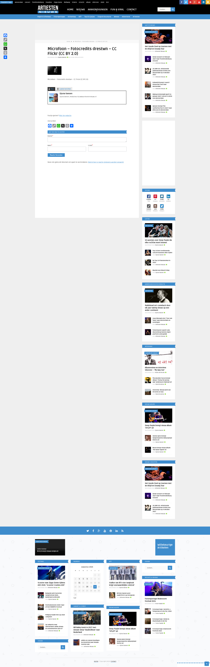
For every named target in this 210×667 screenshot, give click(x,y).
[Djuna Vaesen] (53, 101)
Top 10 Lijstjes (89, 17)
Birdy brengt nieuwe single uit (47, 551)
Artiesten (136, 17)
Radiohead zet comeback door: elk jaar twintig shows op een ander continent (158, 307)
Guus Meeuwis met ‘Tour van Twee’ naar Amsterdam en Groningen (162, 320)
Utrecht (81, 2)
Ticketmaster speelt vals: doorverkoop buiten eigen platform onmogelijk (162, 332)
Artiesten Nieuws (160, 51)
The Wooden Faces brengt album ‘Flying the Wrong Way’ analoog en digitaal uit (162, 380)
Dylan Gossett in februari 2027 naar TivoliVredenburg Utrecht (162, 59)
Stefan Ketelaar (41, 549)
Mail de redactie (65, 116)
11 (79, 583)
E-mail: (90, 145)
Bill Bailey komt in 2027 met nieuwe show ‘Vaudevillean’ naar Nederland (86, 629)
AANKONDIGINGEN (98, 9)
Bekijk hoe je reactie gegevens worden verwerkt (106, 162)
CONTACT (131, 9)
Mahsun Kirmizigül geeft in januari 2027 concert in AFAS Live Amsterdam (162, 96)
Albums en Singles (151, 353)
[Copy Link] (5, 40)
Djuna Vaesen (62, 57)
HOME (70, 9)
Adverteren (126, 17)
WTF (80, 17)
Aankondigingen (151, 32)
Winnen (116, 17)
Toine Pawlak (159, 603)
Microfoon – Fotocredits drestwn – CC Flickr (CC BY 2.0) (91, 41)
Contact (113, 661)
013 (107, 2)
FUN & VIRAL (117, 9)
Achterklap (72, 17)
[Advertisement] (87, 191)
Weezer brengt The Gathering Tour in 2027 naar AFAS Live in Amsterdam (162, 108)
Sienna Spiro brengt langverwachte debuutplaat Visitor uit (162, 438)
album (88, 2)
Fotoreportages (59, 17)
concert (27, 2)
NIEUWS (80, 9)
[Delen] (5, 57)
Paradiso (49, 2)
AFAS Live (96, 2)
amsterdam (19, 2)
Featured (148, 584)
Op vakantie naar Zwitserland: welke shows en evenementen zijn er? (54, 626)
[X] (5, 48)
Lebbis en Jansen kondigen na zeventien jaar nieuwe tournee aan (90, 642)
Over (52, 89)
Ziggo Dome (58, 2)
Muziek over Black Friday (161, 270)
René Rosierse (160, 384)
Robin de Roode (160, 372)
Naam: (50, 145)
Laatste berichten (65, 89)
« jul (74, 598)
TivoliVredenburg (38, 2)
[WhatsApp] (5, 44)
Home (68, 41)
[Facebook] (5, 35)
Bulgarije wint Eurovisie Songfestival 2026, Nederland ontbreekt (53, 595)
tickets (74, 2)
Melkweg (67, 2)
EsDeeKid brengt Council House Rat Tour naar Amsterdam (161, 84)
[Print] (5, 53)
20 (87, 587)
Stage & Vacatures (104, 17)
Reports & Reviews (44, 17)
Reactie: (50, 136)
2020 (102, 2)
